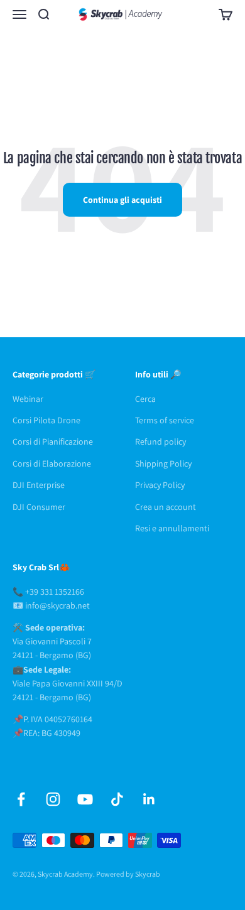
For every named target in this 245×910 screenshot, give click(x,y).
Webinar (28, 398)
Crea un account (165, 506)
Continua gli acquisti (122, 199)
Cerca (145, 398)
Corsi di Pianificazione (53, 441)
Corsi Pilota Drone (46, 420)
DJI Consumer (39, 506)
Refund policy (160, 441)
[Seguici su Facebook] (21, 799)
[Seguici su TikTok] (117, 799)
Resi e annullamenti (172, 528)
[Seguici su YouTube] (85, 799)
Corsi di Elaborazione (52, 463)
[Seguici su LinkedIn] (149, 799)
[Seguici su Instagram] (53, 799)
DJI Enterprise (39, 484)
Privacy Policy (160, 484)
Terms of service (164, 420)
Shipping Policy (163, 463)
